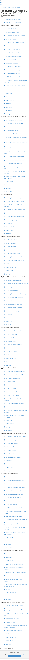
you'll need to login (20, 654)
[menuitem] (1, 3)
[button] (1, 1)
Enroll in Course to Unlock (14, 656)
